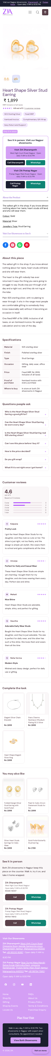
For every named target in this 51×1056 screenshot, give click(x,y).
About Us (32, 998)
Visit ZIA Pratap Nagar (25, 173)
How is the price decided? (18, 451)
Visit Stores (45, 12)
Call (15, 897)
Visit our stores (40, 1050)
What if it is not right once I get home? (24, 467)
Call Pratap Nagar (15, 184)
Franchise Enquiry (37, 1009)
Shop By (7, 998)
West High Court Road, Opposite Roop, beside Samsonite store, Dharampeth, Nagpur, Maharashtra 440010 (24, 946)
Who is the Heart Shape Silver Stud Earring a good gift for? (22, 412)
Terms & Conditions (38, 1005)
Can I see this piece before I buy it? (22, 443)
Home (5, 994)
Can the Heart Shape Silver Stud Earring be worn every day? (24, 423)
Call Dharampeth (15, 162)
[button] (37, 12)
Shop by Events (10, 1005)
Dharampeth (33, 2)
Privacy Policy (35, 1002)
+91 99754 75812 (36, 971)
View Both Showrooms (25, 1040)
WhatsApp (36, 162)
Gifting (6, 1002)
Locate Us (8, 1009)
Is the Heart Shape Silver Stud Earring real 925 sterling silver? (25, 434)
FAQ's (31, 994)
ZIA (11, 1050)
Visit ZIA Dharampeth (25, 152)
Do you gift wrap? (13, 459)
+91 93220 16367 (15, 952)
